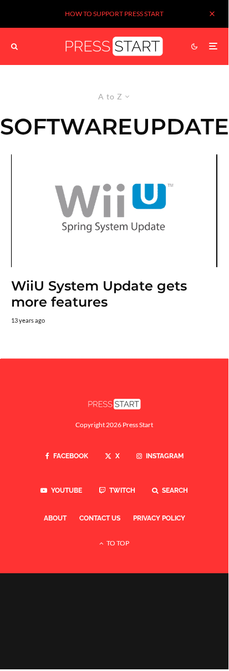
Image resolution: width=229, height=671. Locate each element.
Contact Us (99, 518)
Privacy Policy (159, 518)
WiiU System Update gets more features (99, 294)
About (55, 518)
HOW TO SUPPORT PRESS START (114, 13)
